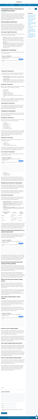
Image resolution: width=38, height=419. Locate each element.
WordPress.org (23, 417)
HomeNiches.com (14, 417)
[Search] (36, 9)
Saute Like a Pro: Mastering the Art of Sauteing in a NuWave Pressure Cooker (32, 16)
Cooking (3, 387)
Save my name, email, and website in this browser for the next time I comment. (12, 410)
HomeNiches (19, 1)
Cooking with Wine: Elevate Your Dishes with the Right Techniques (32, 23)
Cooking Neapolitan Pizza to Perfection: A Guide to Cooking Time (32, 19)
